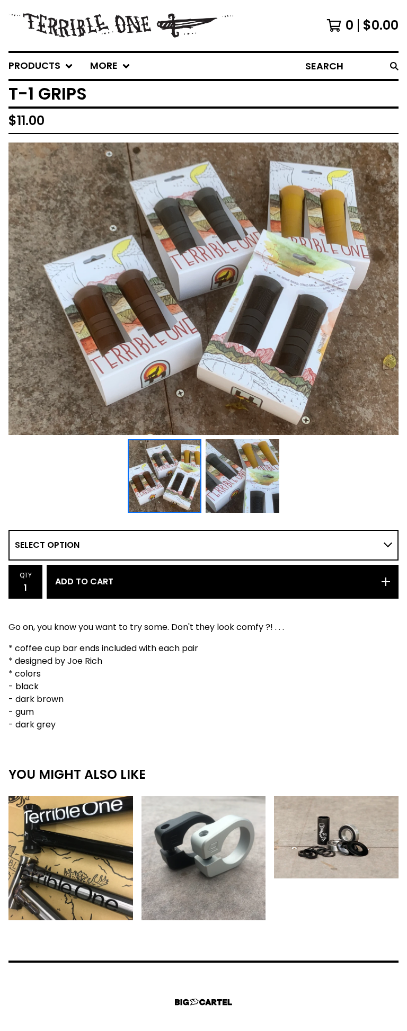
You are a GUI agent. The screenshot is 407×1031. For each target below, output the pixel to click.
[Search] (394, 66)
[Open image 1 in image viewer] (203, 289)
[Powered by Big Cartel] (203, 1002)
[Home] (144, 25)
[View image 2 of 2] (242, 476)
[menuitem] (40, 66)
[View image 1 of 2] (164, 476)
